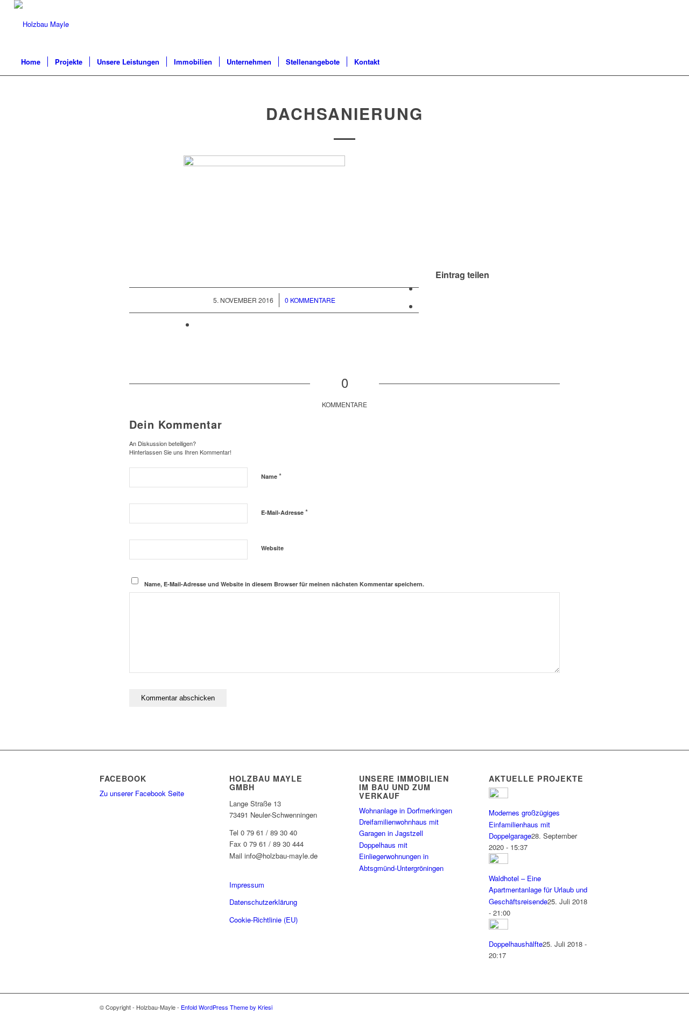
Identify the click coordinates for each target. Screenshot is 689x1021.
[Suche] (668, 61)
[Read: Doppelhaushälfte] (498, 926)
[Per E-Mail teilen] (198, 324)
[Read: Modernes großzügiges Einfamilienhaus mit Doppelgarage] (498, 795)
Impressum (246, 885)
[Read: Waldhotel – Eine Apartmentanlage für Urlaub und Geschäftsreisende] (498, 861)
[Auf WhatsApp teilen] (422, 305)
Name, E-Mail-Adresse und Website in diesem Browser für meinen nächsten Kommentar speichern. (284, 584)
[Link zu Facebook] (667, 24)
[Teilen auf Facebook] (422, 288)
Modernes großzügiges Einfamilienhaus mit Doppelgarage (524, 824)
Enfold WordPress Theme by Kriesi (226, 1007)
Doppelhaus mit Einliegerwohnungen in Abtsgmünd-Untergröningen (401, 856)
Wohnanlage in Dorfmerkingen (405, 810)
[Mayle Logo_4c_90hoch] (41, 24)
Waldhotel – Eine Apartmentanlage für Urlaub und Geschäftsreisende (538, 889)
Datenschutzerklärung (263, 902)
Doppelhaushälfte (516, 944)
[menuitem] (30, 61)
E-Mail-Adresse (284, 512)
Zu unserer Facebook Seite (142, 793)
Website (272, 548)
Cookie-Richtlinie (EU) (263, 919)
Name (271, 476)
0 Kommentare (310, 299)
